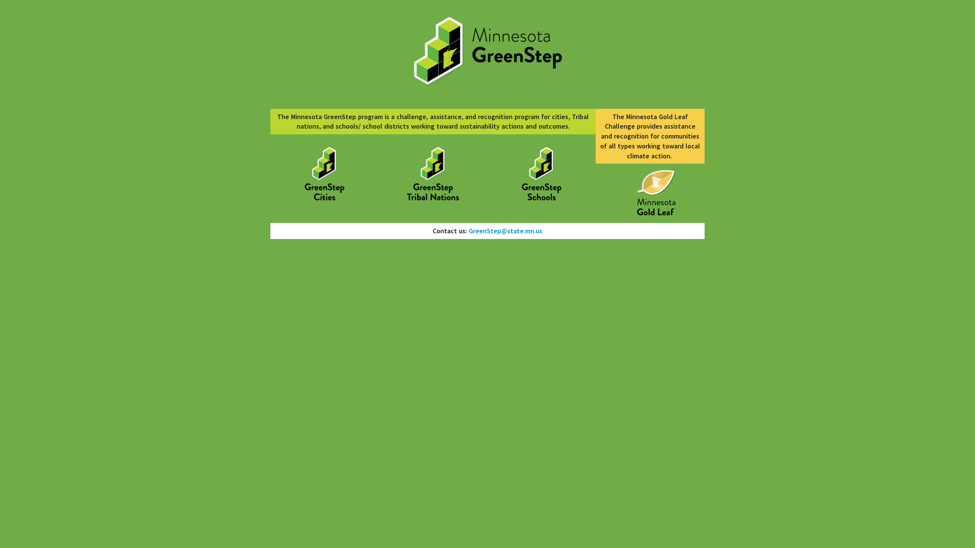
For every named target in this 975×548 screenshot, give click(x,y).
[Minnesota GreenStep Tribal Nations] (433, 175)
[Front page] (324, 175)
